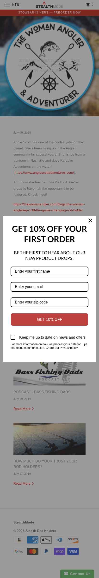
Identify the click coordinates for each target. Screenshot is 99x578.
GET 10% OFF (49, 319)
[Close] (90, 221)
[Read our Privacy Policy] (85, 345)
